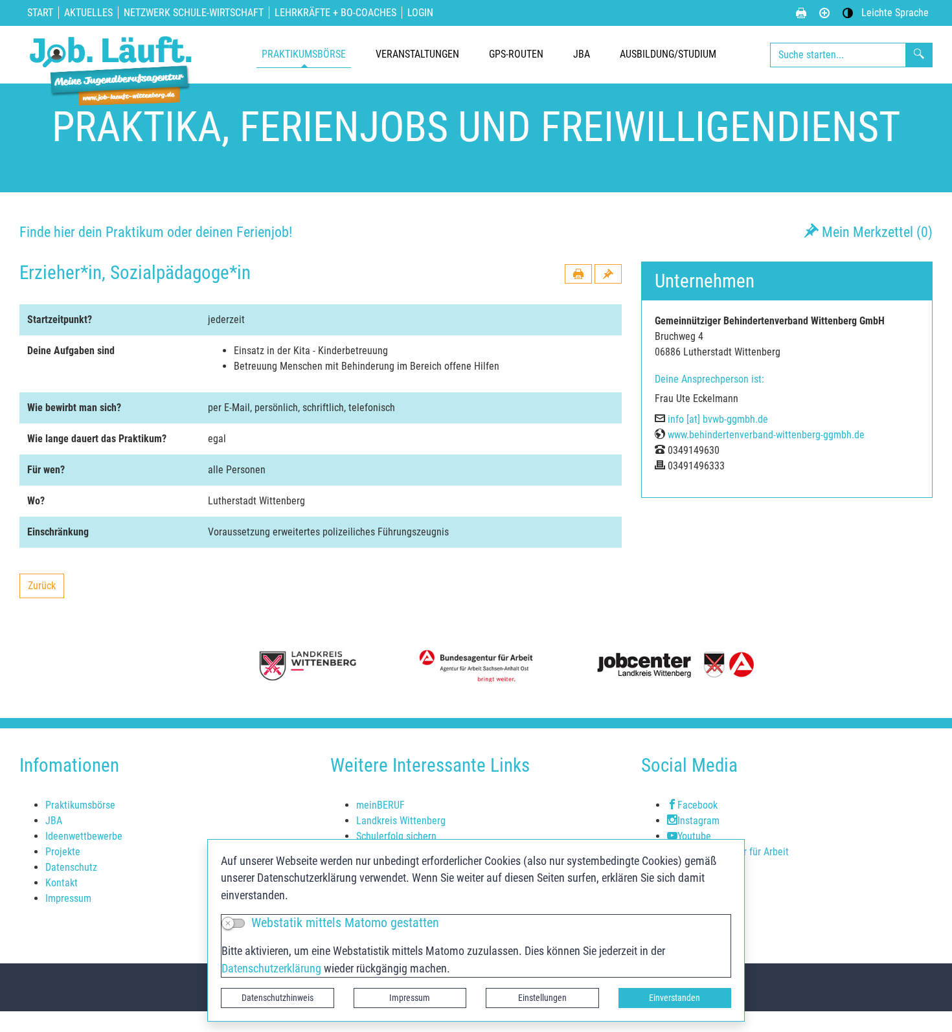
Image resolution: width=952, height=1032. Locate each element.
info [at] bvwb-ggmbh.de (718, 419)
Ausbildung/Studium (668, 54)
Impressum (409, 998)
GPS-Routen (516, 54)
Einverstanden (674, 998)
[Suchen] (919, 55)
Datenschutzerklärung (271, 968)
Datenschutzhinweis (277, 998)
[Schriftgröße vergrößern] (824, 13)
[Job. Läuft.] (113, 55)
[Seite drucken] (801, 13)
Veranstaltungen (417, 54)
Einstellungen (542, 998)
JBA (581, 54)
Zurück (45, 588)
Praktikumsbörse (304, 54)
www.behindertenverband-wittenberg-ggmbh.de (766, 435)
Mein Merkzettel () (876, 231)
